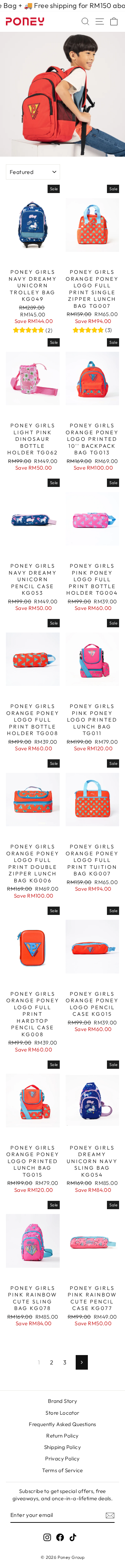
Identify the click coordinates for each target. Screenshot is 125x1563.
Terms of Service (62, 1470)
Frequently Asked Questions (62, 1424)
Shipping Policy (62, 1447)
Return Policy (62, 1435)
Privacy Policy (62, 1458)
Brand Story (62, 1401)
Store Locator (62, 1412)
